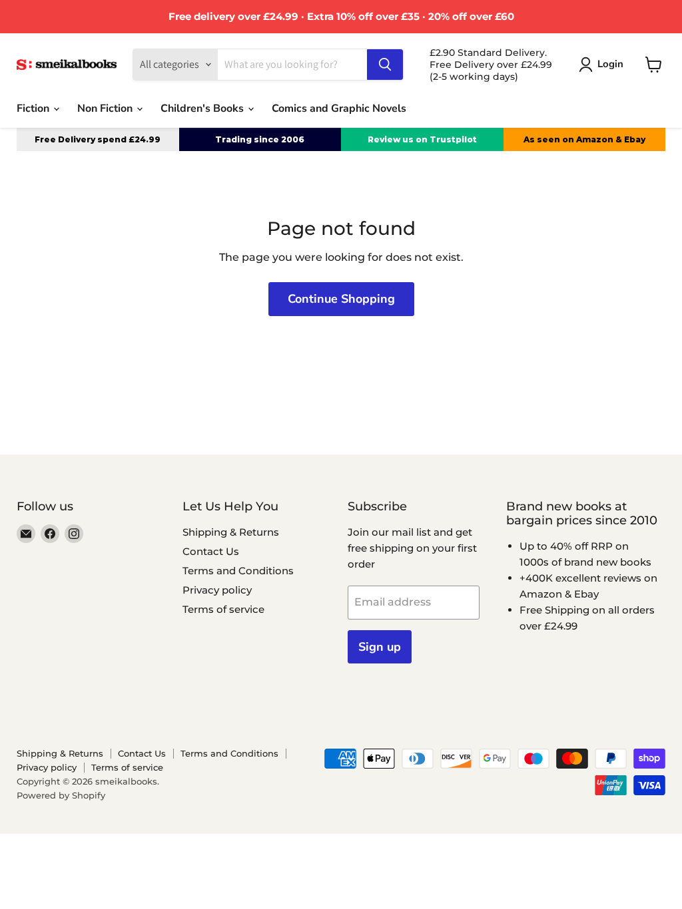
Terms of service (223, 609)
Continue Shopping (341, 299)
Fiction (34, 108)
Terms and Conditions (238, 570)
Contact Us (210, 551)
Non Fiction (106, 108)
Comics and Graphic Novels (339, 108)
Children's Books (203, 108)
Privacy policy (217, 590)
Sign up (379, 647)
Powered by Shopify (61, 795)
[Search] (385, 64)
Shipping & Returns (230, 532)
